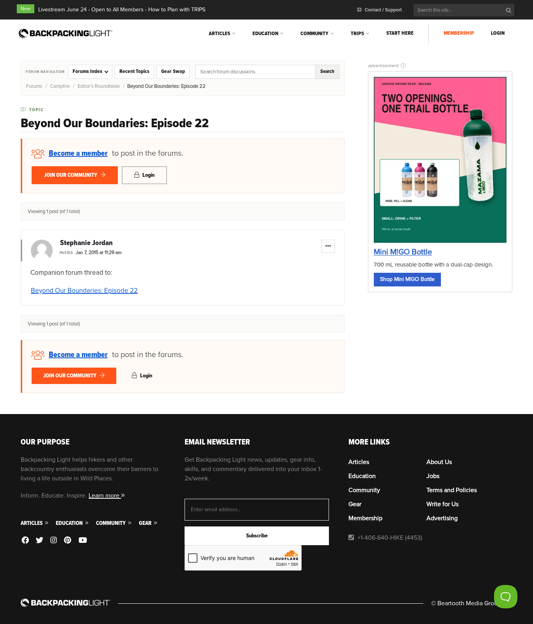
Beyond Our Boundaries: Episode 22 (84, 290)
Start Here (400, 33)
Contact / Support (383, 10)
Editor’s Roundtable (99, 86)
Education (265, 33)
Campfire (60, 86)
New (25, 9)
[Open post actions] (328, 246)
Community (314, 33)
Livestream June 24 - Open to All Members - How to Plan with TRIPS (121, 9)
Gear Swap (173, 71)
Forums (34, 86)
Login (498, 33)
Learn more (105, 496)
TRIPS (357, 33)
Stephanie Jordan (86, 243)
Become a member (78, 153)
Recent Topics (134, 71)
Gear (146, 523)
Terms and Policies (451, 490)
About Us (439, 462)
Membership (459, 33)
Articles (219, 33)
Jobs (432, 476)
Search (327, 71)
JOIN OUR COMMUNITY (71, 175)
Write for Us (442, 504)
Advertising (442, 518)
